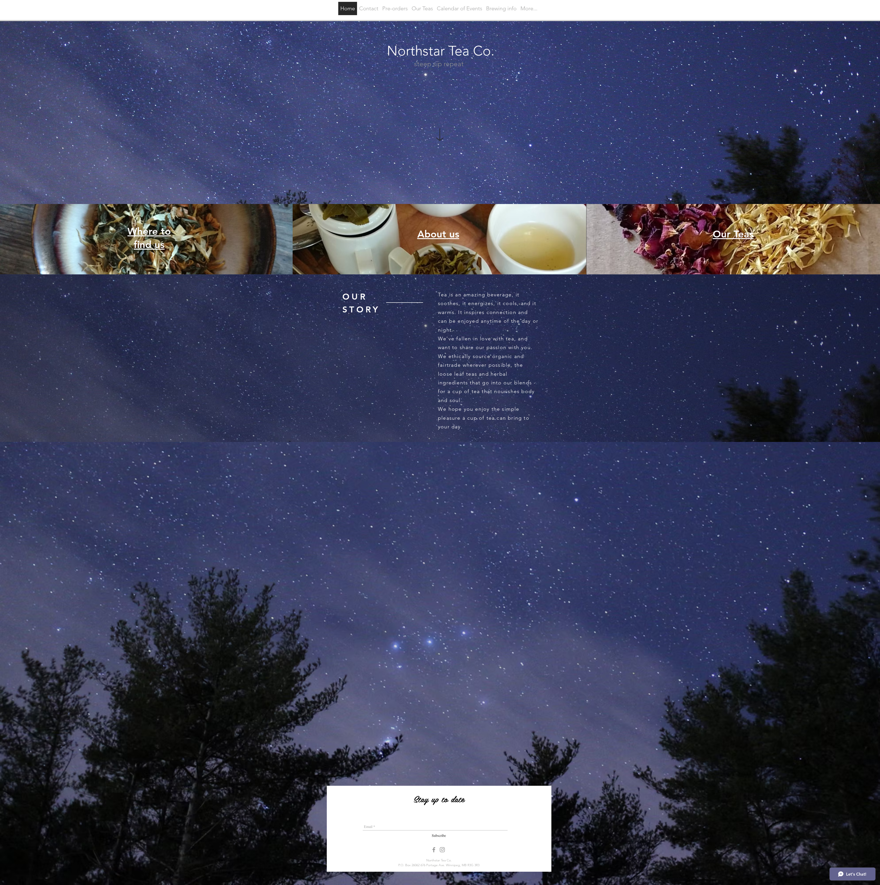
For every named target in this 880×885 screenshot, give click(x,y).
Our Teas (733, 234)
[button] (422, 8)
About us (438, 234)
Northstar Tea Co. (441, 51)
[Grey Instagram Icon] (442, 849)
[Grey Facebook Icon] (433, 849)
